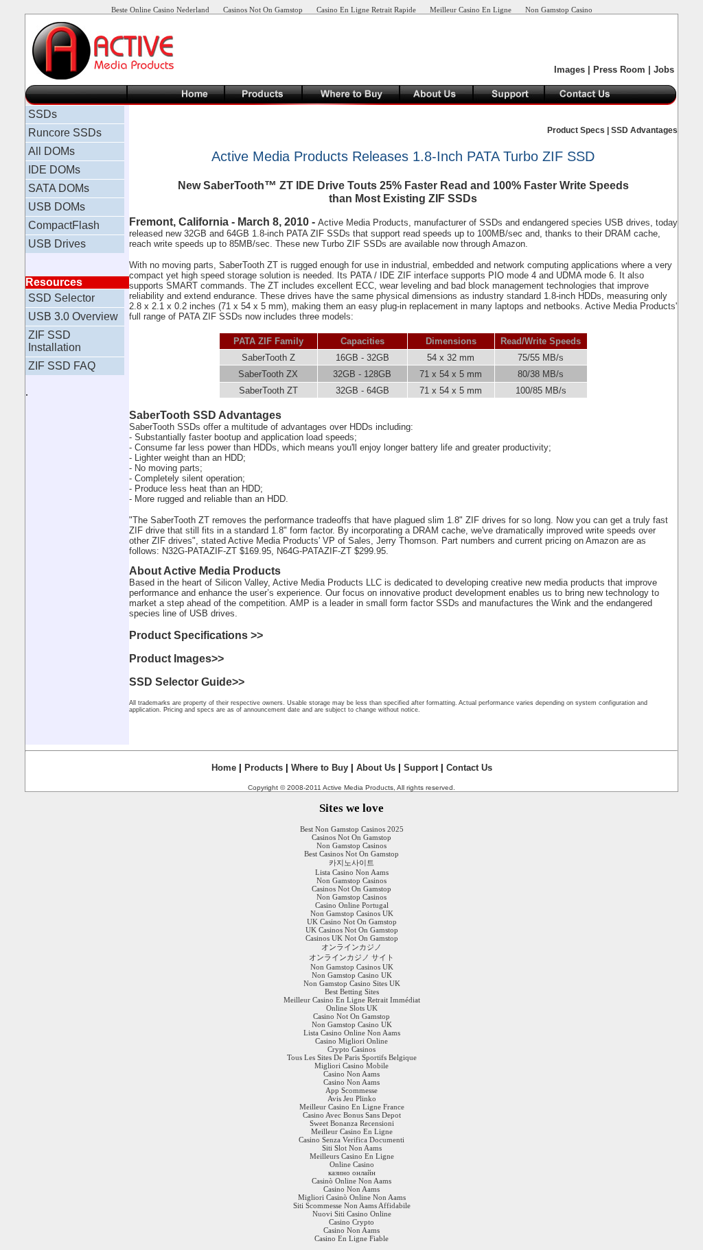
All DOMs (51, 151)
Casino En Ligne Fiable (351, 1238)
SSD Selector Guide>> (186, 682)
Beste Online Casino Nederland (160, 9)
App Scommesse (351, 1090)
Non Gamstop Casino (558, 9)
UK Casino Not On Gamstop (352, 921)
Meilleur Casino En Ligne (470, 9)
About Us (375, 767)
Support (421, 767)
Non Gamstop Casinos (351, 845)
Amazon (602, 541)
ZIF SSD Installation (54, 341)
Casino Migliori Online (351, 1041)
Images (569, 69)
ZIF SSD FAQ (61, 366)
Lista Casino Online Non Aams (351, 1033)
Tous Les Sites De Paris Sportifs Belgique (352, 1057)
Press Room (619, 69)
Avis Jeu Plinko (351, 1098)
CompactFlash (64, 225)
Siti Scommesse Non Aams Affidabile (352, 1205)
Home (223, 767)
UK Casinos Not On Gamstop (352, 930)
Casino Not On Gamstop (351, 1016)
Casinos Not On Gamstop (263, 9)
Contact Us (469, 767)
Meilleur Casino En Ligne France (351, 1107)
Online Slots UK (352, 1008)
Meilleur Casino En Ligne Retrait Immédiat (352, 1000)
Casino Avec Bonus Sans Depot (352, 1115)
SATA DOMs (58, 188)
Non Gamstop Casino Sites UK (351, 983)
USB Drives (57, 244)
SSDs (42, 114)
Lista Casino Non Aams (352, 872)
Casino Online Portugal (352, 905)
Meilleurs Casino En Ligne (352, 1156)
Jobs (664, 69)
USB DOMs (56, 207)
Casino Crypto (351, 1222)
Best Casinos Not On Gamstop (351, 854)
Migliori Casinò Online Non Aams (352, 1197)
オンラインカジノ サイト (351, 957)
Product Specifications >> (196, 635)
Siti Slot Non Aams (352, 1148)
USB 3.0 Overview (73, 316)
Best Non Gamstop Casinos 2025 (352, 829)
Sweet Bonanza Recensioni (352, 1123)
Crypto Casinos (351, 1049)
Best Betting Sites (352, 991)
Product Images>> (176, 658)
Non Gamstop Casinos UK (351, 913)
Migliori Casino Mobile (351, 1065)
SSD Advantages (644, 130)
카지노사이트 (351, 862)
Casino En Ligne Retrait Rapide (366, 9)
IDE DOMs (54, 170)
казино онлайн (352, 1172)
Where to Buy (319, 767)
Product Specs (577, 130)
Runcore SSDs (65, 133)
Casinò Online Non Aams (351, 1181)
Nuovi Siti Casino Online (351, 1214)
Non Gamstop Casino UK (352, 975)
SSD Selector (61, 298)
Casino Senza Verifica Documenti (351, 1139)
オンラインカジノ (351, 947)
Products (263, 767)
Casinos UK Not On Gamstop (352, 938)
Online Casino (352, 1164)
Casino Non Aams (351, 1074)
